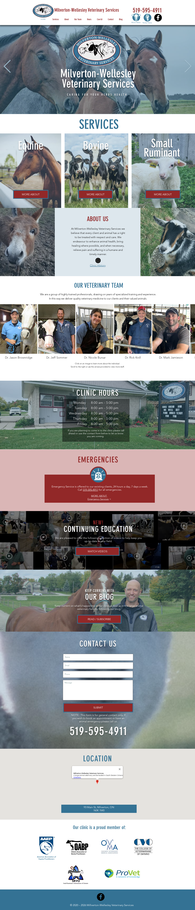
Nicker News (147, 23)
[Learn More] (98, 260)
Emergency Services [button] (98, 499)
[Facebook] (158, 17)
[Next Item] (190, 334)
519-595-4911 (90, 489)
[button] (99, 495)
